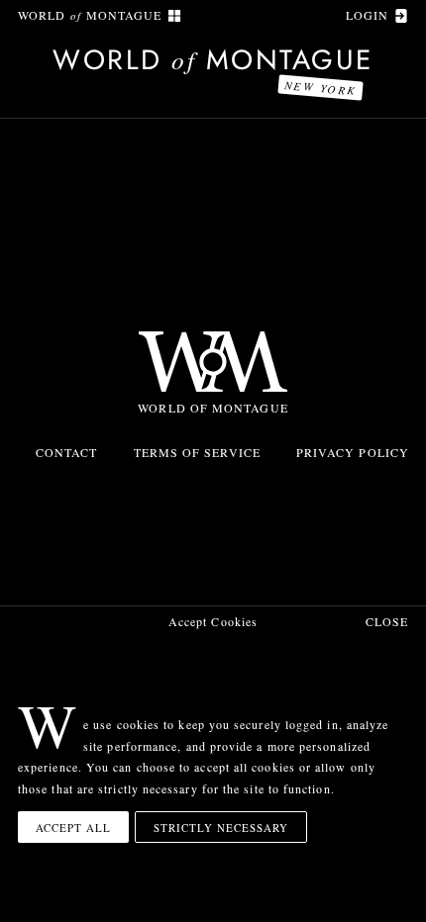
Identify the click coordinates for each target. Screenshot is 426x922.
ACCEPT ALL (73, 827)
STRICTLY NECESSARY (221, 827)
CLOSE (387, 621)
